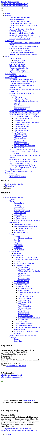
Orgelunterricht (19, 250)
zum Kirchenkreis (20, 213)
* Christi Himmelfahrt (25, 298)
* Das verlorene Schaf (25, 296)
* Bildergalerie (23, 267)
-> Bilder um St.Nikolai (22, 265)
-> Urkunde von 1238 (21, 283)
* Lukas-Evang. (23, 312)
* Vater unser (22, 304)
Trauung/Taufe (19, 203)
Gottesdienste (14, 222)
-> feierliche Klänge (20, 285)
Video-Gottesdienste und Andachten (26, 226)
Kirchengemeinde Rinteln (14, 197)
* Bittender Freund (24, 308)
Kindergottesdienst (20, 230)
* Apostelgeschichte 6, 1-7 (27, 288)
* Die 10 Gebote (23, 290)
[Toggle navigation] (2, 10)
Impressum (13, 337)
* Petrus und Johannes (25, 316)
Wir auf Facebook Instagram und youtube (23, 335)
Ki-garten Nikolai (20, 218)
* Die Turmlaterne (24, 275)
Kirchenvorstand (19, 209)
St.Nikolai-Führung (16, 255)
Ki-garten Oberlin (20, 217)
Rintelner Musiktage (25, 238)
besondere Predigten (21, 232)
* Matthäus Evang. (24, 314)
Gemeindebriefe (14, 252)
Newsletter (17, 205)
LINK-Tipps (18, 215)
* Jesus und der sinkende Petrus (29, 318)
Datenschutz (18, 341)
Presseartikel (18, 253)
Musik (11, 234)
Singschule (17, 240)
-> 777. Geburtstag (20, 321)
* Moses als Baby (24, 310)
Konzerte (17, 236)
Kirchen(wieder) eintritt (22, 211)
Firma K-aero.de (29, 400)
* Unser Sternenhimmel (26, 277)
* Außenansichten (24, 279)
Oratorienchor (18, 246)
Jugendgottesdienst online (22, 224)
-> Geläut (17, 261)
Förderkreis (18, 248)
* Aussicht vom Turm (25, 269)
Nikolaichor (18, 244)
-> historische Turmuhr (21, 281)
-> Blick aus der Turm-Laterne (24, 263)
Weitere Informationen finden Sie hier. (24, 430)
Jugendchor (18, 242)
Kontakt (12, 201)
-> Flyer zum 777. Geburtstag (24, 323)
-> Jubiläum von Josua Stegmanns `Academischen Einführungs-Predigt (26, 258)
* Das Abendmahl (24, 300)
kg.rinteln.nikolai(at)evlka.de (16, 366)
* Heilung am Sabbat (25, 302)
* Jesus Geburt (23, 320)
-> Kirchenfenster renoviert (23, 325)
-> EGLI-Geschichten (21, 286)
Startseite (12, 199)
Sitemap (16, 339)
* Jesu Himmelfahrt (24, 306)
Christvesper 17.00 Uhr (26, 228)
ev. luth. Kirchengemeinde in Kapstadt (27, 220)
